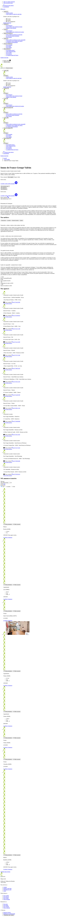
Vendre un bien (9, 13)
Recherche (3, 485)
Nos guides (8, 46)
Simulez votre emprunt (11, 28)
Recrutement (6, 6)
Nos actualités (9, 45)
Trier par (2, 481)
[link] (7, 60)
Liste (4, 484)
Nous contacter (6, 907)
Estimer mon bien (7, 22)
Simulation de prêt (7, 889)
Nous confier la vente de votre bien (13, 14)
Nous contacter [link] (4, 177)
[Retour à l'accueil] (3, 9)
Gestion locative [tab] (15, 220)
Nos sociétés (9, 52)
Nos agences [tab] (3, 187)
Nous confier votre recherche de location (15, 32)
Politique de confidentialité (9, 913)
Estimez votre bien (7, 888)
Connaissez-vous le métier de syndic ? (14, 41)
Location (8, 486)
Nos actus (5, 904)
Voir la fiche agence (7, 303)
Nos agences (9, 54)
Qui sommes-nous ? (10, 50)
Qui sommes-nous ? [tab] (5, 186)
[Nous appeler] (8, 197)
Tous (3, 486)
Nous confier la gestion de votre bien (14, 34)
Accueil (5, 158)
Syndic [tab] (21, 220)
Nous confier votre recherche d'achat (14, 26)
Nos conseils (9, 37)
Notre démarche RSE (11, 51)
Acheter (5, 887)
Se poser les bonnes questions (12, 36)
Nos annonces (9, 25)
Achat (13, 486)
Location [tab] (9, 220)
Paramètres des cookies (9, 915)
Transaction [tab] (3, 220)
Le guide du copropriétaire (12, 42)
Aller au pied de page (8, 3)
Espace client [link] (17, 177)
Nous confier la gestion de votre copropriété (15, 39)
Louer (4, 891)
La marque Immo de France (12, 55)
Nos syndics (6, 898)
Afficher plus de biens (5, 871)
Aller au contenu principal (9, 1)
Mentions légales (7, 912)
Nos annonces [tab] (4, 189)
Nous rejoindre (6, 899)
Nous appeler (10, 177)
